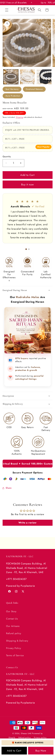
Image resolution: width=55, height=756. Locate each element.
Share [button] (9, 488)
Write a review (27, 522)
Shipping (19, 117)
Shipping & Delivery (17, 640)
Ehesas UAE (26, 733)
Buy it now (27, 184)
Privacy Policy (13, 648)
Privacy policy (40, 737)
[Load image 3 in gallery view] (44, 76)
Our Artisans (13, 626)
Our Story (11, 611)
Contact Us (12, 618)
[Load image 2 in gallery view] (27, 76)
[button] (6, 10)
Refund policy (13, 633)
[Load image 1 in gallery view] (10, 76)
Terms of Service (15, 655)
